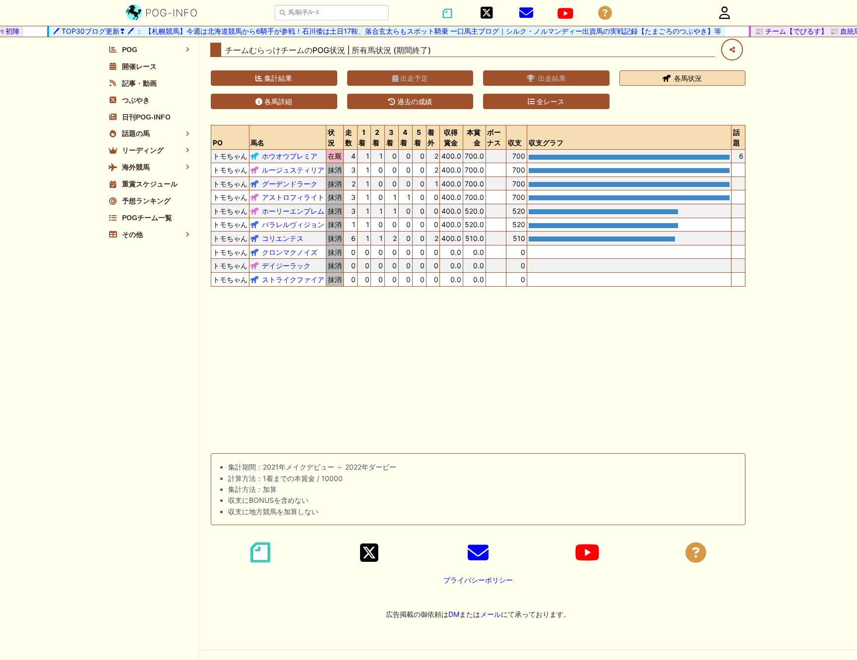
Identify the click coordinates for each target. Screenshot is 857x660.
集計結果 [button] (277, 78)
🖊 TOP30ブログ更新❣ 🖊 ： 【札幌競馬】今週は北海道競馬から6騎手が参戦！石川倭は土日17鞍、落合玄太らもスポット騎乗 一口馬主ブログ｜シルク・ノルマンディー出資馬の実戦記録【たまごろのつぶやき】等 (381, 31)
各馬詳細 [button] (277, 101)
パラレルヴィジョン (293, 224)
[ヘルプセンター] (605, 13)
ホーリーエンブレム (293, 211)
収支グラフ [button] (546, 142)
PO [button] (218, 142)
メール (490, 614)
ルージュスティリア (293, 170)
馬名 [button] (257, 142)
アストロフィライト (293, 197)
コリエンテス (283, 238)
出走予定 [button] (413, 78)
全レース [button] (549, 101)
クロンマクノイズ (289, 252)
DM (453, 614)
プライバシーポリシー (478, 580)
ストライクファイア (293, 279)
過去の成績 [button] (413, 101)
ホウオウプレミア (289, 156)
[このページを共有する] (732, 49)
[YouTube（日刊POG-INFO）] (565, 13)
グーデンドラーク (289, 184)
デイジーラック (286, 265)
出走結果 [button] (551, 78)
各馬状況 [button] (687, 78)
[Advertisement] (478, 371)
